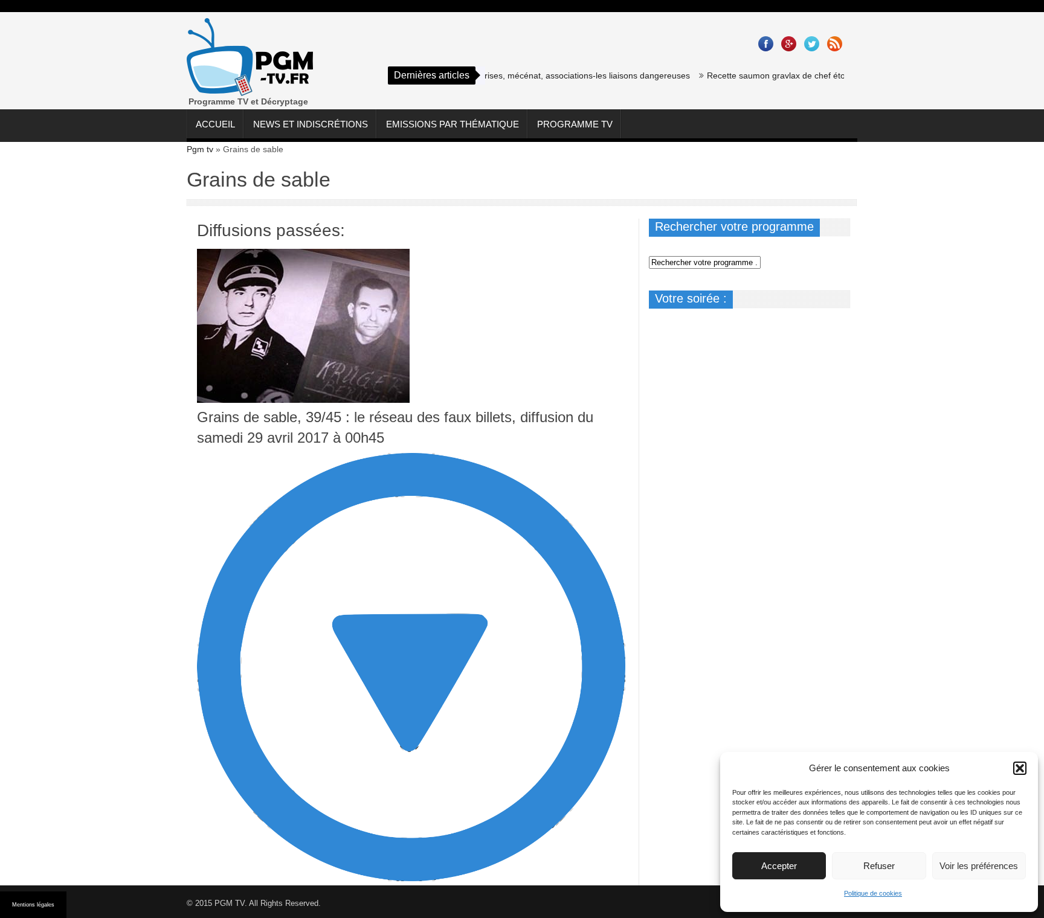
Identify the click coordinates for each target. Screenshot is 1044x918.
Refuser (879, 866)
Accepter (779, 866)
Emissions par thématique (452, 124)
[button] (1020, 768)
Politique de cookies (873, 893)
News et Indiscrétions (310, 124)
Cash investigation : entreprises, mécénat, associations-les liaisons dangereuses (521, 75)
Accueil (215, 124)
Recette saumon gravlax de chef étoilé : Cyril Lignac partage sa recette (827, 75)
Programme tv (575, 124)
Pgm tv (200, 149)
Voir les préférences (978, 866)
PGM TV (229, 903)
